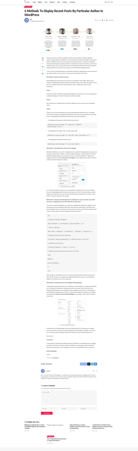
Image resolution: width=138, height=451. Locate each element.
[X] (107, 2)
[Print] (107, 20)
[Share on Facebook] (100, 20)
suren (30, 19)
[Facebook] (105, 2)
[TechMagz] (27, 2)
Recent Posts (55, 357)
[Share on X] (102, 20)
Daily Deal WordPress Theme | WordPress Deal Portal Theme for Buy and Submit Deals (79, 426)
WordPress (28, 6)
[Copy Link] (105, 20)
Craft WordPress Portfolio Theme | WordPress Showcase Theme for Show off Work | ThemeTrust (102, 426)
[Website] (96, 371)
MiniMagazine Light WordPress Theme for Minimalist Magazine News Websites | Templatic (35, 426)
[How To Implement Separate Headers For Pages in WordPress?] (57, 430)
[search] (109, 2)
